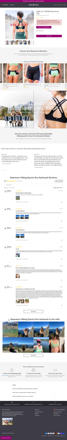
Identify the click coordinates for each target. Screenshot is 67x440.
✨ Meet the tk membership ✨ (44, 27)
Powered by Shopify (11, 433)
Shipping (36, 413)
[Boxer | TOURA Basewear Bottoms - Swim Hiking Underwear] (13, 73)
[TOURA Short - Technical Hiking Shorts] (33, 73)
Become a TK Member (45, 22)
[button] (23, 181)
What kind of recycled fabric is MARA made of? (24, 392)
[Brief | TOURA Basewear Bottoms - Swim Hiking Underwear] (54, 73)
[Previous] (2, 170)
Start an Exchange (5, 375)
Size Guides (37, 415)
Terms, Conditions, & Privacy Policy (60, 435)
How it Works (56, 413)
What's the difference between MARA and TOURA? (25, 388)
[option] (19, 24)
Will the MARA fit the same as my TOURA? (23, 396)
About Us (12, 4)
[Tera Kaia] (33, 5)
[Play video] (33, 116)
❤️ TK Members (5, 4)
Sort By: (54, 187)
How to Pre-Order (57, 415)
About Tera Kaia (44, 435)
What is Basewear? (39, 30)
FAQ (52, 435)
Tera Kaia (5, 433)
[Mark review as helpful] (61, 202)
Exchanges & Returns (39, 411)
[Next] (33, 25)
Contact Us (49, 435)
